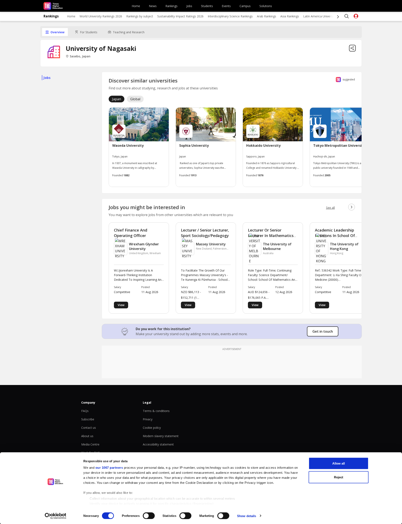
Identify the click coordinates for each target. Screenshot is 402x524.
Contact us (88, 428)
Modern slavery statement (161, 436)
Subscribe (87, 419)
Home (136, 6)
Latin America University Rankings (326, 16)
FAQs (85, 411)
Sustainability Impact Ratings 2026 (180, 16)
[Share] (352, 48)
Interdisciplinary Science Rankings (230, 16)
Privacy (147, 419)
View (121, 305)
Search (346, 16)
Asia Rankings (289, 16)
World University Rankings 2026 (101, 16)
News (153, 6)
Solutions (265, 6)
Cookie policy (152, 428)
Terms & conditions (156, 411)
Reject (338, 477)
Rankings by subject (139, 16)
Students (207, 6)
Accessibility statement (158, 444)
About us (87, 436)
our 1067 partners (109, 467)
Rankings (171, 6)
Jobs (189, 6)
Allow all (338, 463)
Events (226, 6)
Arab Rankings (266, 16)
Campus (245, 6)
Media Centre (90, 444)
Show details (246, 516)
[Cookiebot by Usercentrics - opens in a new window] (55, 516)
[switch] (149, 515)
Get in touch (322, 331)
